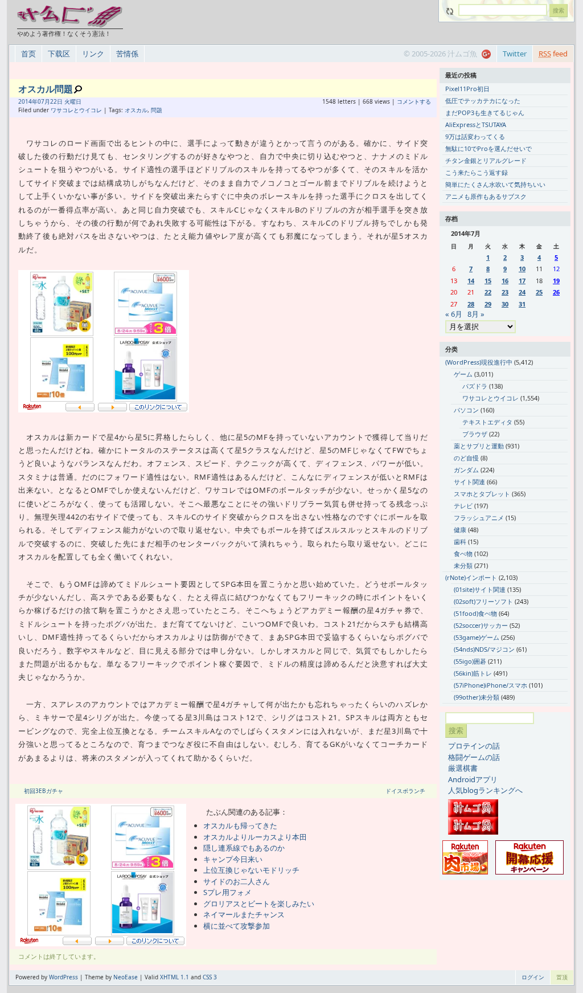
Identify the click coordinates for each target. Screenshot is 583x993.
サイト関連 (469, 481)
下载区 (59, 53)
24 (522, 292)
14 (470, 280)
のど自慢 (466, 457)
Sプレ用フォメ (227, 892)
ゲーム (463, 374)
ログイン (533, 977)
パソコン (466, 410)
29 (488, 304)
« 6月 (453, 314)
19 (556, 280)
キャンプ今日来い (232, 859)
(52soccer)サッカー (481, 625)
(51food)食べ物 (475, 613)
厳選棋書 (463, 768)
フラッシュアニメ (479, 517)
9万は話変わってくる (475, 136)
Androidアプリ (473, 779)
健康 (460, 529)
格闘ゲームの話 (474, 757)
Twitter (515, 53)
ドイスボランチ (405, 791)
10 (522, 268)
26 (556, 292)
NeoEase (125, 977)
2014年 (28, 101)
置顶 (562, 977)
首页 (28, 53)
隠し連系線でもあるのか (244, 848)
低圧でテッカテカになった (482, 100)
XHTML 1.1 (174, 977)
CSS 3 (210, 977)
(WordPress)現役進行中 (478, 362)
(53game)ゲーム (476, 637)
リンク (93, 53)
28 (470, 304)
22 (488, 292)
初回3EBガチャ (43, 791)
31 (522, 304)
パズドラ (474, 386)
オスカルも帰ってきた (240, 825)
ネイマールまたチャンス (244, 914)
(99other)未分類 (476, 697)
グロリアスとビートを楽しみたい (258, 903)
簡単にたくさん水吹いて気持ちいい (495, 184)
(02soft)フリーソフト (483, 601)
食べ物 (463, 553)
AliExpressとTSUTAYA (475, 124)
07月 (44, 101)
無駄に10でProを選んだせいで (488, 148)
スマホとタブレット (482, 493)
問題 (156, 110)
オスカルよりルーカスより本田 (255, 837)
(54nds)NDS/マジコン (484, 649)
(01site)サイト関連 (480, 589)
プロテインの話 (474, 746)
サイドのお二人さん (236, 881)
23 (505, 292)
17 (522, 280)
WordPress (63, 977)
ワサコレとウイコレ (76, 110)
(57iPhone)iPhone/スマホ (490, 685)
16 (505, 280)
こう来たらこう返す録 (476, 172)
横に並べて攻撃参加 (236, 926)
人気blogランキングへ (485, 790)
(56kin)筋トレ (473, 673)
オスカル (136, 110)
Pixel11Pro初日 (467, 88)
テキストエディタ (487, 422)
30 (505, 304)
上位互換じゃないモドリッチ (251, 870)
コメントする (414, 101)
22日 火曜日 (65, 101)
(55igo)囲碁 (470, 661)
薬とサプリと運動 (479, 446)
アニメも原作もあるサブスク (486, 196)
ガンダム (466, 469)
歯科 (460, 541)
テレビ (463, 505)
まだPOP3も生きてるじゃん (484, 112)
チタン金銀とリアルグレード (486, 160)
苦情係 (127, 53)
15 (488, 280)
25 (539, 292)
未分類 (463, 565)
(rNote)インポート (471, 577)
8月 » (476, 314)
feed (553, 53)
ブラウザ (474, 434)
